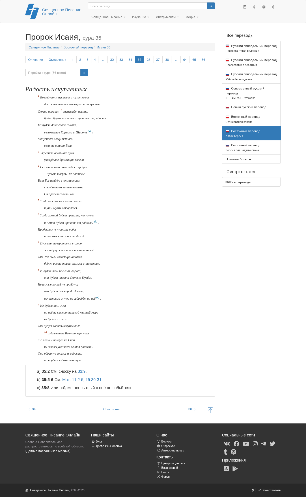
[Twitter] (272, 443)
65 (194, 59)
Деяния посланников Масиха (47, 450)
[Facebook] (236, 443)
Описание (35, 59)
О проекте (168, 446)
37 (158, 59)
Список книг (112, 409)
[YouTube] (246, 443)
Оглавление (57, 59)
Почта (165, 472)
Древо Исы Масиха (109, 446)
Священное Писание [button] (107, 16)
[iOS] (226, 468)
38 (167, 59)
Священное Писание (44, 47)
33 (121, 59)
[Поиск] (211, 5)
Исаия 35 (103, 47)
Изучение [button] (139, 16)
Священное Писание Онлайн (61, 11)
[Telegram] (263, 443)
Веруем (166, 441)
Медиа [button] (190, 16)
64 (185, 59)
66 (203, 59)
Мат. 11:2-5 (72, 379)
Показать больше (238, 159)
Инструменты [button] (166, 16)
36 (149, 59)
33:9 (82, 371)
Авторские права (172, 450)
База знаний (169, 468)
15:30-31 (93, 379)
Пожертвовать (271, 490)
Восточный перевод (78, 47)
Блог (99, 441)
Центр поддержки (173, 463)
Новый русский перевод (248, 107)
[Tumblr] (225, 451)
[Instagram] (255, 443)
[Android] (235, 468)
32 (112, 59)
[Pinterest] (233, 451)
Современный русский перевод (245, 93)
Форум (165, 477)
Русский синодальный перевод (251, 47)
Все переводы (240, 182)
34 (130, 59)
